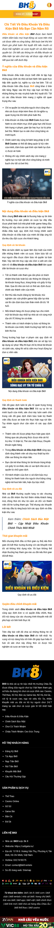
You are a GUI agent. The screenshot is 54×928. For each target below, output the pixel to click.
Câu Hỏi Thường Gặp (15, 776)
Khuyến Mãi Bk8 (13, 771)
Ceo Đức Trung (31, 731)
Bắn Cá (8, 816)
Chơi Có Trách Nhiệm (15, 726)
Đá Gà (8, 821)
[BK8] (27, 5)
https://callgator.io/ (24, 846)
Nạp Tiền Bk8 (12, 761)
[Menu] (49, 5)
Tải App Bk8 (11, 756)
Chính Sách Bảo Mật (35, 519)
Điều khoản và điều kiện (15, 34)
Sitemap (27, 870)
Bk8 (32, 86)
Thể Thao (9, 796)
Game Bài (10, 811)
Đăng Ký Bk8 (11, 751)
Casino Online (12, 801)
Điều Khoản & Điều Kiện (17, 716)
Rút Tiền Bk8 (11, 766)
